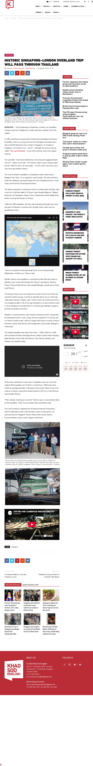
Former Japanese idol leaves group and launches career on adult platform (75, 84)
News (38, 6)
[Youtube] (80, 665)
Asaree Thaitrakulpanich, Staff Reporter (21, 68)
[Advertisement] (46, 37)
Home (7, 18)
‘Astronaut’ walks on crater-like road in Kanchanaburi (75, 143)
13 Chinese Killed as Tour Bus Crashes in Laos (16, 576)
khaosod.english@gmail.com (41, 677)
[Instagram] (69, 665)
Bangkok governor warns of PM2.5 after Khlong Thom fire (75, 136)
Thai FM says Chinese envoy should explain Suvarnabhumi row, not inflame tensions (75, 115)
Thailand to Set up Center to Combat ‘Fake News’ (48, 576)
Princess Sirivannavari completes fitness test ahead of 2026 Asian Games (75, 100)
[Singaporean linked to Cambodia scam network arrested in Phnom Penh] (32, 595)
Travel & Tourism (70, 176)
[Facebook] (88, 1)
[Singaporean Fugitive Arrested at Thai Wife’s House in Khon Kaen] (32, 619)
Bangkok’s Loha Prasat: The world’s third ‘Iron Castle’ (75, 214)
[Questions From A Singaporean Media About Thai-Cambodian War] (13, 619)
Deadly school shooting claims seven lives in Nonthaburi (73, 92)
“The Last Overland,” (17, 151)
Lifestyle (56, 6)
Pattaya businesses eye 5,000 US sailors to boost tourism (75, 235)
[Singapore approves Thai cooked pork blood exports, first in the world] (51, 595)
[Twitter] (75, 665)
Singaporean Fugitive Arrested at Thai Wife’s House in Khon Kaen (32, 629)
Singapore (14, 547)
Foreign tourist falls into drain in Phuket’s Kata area (75, 149)
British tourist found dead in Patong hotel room (75, 107)
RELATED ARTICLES (13, 585)
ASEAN (47, 12)
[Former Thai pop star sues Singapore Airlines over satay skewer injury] (13, 595)
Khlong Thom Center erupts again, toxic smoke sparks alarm (75, 164)
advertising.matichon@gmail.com (43, 684)
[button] (85, 1)
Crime (66, 6)
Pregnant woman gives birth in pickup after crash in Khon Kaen (75, 156)
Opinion (38, 12)
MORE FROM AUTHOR (31, 585)
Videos (55, 12)
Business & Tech (77, 6)
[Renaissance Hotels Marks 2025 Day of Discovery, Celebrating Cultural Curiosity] (51, 619)
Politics (46, 6)
